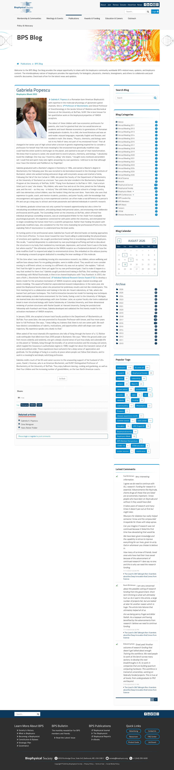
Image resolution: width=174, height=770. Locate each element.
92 (156, 208)
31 (156, 132)
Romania (24, 405)
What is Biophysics (27, 733)
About (103, 4)
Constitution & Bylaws (28, 739)
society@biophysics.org (118, 758)
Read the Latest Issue (65, 737)
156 (156, 185)
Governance (24, 745)
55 (156, 205)
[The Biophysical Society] (23, 7)
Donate (123, 4)
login (26, 436)
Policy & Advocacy (25, 25)
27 (156, 165)
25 (156, 152)
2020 (121, 309)
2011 (121, 340)
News (139, 4)
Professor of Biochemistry (76, 105)
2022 (121, 303)
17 (156, 178)
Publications (74, 18)
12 (156, 198)
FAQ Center (152, 736)
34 (156, 129)
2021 (121, 306)
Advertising (133, 731)
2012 (121, 336)
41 (156, 145)
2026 (121, 289)
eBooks (96, 739)
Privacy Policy (88, 764)
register (33, 436)
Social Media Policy (112, 764)
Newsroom (133, 736)
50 (156, 215)
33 (156, 138)
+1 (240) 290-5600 (140, 758)
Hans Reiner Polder (29, 427)
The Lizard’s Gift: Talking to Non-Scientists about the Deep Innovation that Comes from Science (140, 576)
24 (156, 201)
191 (156, 188)
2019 (121, 313)
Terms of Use (99, 764)
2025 (121, 292)
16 (156, 181)
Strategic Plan (25, 742)
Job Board (152, 742)
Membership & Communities (29, 18)
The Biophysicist (100, 733)
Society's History (26, 730)
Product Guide (133, 742)
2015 (121, 326)
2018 (121, 316)
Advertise (132, 4)
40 (156, 125)
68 (156, 191)
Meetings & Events (54, 18)
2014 (121, 330)
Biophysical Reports (102, 736)
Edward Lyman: (129, 644)
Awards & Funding (92, 18)
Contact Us (152, 731)
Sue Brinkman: (128, 476)
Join (109, 4)
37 (156, 142)
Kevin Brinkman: (129, 585)
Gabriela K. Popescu (59, 99)
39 (156, 148)
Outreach (132, 18)
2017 (121, 319)
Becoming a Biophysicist (29, 736)
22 (156, 211)
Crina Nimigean (27, 424)
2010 (121, 343)
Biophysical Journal (102, 730)
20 (156, 122)
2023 (121, 299)
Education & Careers (114, 18)
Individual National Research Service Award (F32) (74, 277)
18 (125, 264)
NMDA (32, 405)
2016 (121, 323)
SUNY (39, 405)
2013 (121, 333)
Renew (116, 4)
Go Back (62, 378)
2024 (121, 296)
